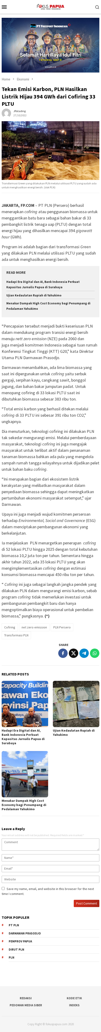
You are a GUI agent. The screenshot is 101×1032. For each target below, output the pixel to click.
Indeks (74, 1005)
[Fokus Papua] (50, 6)
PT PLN (14, 925)
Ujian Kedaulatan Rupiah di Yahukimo (34, 295)
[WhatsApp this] (94, 653)
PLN (11, 957)
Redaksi (26, 998)
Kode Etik (74, 998)
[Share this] (63, 653)
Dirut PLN (16, 950)
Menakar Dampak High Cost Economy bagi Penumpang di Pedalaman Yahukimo (24, 805)
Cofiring (9, 627)
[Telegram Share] (84, 653)
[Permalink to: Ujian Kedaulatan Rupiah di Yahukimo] (76, 704)
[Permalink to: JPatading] (6, 113)
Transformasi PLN (16, 635)
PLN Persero (62, 627)
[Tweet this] (73, 653)
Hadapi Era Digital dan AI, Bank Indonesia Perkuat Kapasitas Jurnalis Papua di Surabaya (23, 736)
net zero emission (34, 627)
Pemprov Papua (20, 941)
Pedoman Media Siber (26, 1005)
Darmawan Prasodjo (25, 933)
